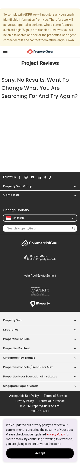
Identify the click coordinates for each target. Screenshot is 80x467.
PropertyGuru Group (17, 186)
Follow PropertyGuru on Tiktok (50, 177)
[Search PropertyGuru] (73, 228)
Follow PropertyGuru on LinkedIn (39, 177)
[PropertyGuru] (40, 51)
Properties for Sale (16, 339)
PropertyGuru (12, 320)
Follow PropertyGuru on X (45, 177)
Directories (10, 330)
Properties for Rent (16, 348)
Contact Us (11, 195)
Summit (40, 275)
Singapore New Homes (19, 358)
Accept (40, 453)
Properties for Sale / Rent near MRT (28, 367)
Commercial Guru (40, 243)
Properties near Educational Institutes (30, 376)
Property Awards (40, 257)
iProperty (40, 304)
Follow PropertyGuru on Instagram (26, 177)
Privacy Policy (56, 434)
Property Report (40, 291)
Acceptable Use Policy (24, 395)
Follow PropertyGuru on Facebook (19, 177)
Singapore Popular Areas (20, 386)
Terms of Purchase (52, 401)
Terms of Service (55, 395)
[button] (73, 186)
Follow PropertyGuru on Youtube (32, 177)
